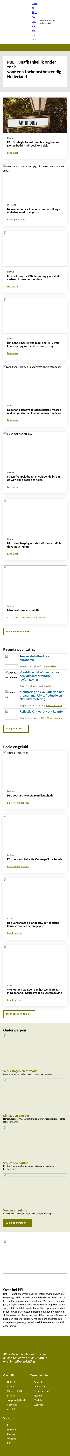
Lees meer (12, 153)
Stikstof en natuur (54, 705)
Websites (38, 1405)
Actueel (38, 1382)
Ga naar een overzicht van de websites (27, 617)
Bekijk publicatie (16, 219)
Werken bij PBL (15, 1391)
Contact (11, 1386)
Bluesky (11, 1434)
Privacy (11, 1396)
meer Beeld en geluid (18, 1014)
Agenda (38, 1396)
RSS (9, 1443)
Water (49, 686)
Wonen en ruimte (54, 718)
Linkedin (11, 1430)
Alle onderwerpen (16, 1223)
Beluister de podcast (18, 803)
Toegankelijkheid (16, 1400)
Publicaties (39, 1386)
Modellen (39, 1400)
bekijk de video (15, 933)
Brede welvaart (50, 666)
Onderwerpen (41, 1391)
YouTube (11, 1439)
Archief (11, 1409)
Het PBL (11, 1382)
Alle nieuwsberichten (18, 631)
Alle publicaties (14, 728)
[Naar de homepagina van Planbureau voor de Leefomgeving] (35, 22)
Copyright (12, 1405)
